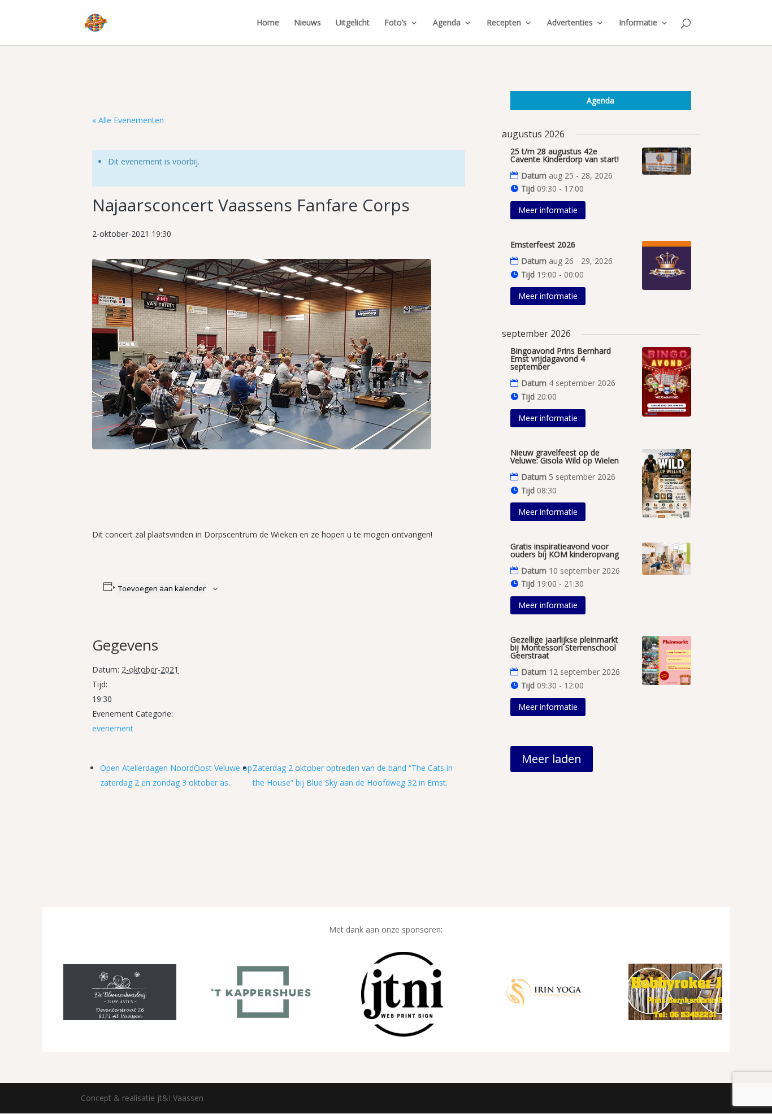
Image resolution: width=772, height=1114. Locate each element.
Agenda (447, 23)
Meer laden (552, 758)
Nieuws (307, 23)
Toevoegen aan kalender (162, 588)
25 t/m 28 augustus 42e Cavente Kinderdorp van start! (564, 155)
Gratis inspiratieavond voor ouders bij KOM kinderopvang (564, 550)
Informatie (638, 23)
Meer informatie (548, 210)
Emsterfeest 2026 (542, 244)
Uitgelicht (353, 23)
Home (268, 23)
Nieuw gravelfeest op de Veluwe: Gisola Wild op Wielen (564, 456)
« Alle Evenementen (128, 120)
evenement (112, 728)
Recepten (504, 23)
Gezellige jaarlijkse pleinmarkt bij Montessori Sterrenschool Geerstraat (564, 647)
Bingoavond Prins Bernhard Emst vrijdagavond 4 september (560, 358)
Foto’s (395, 23)
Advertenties (570, 23)
